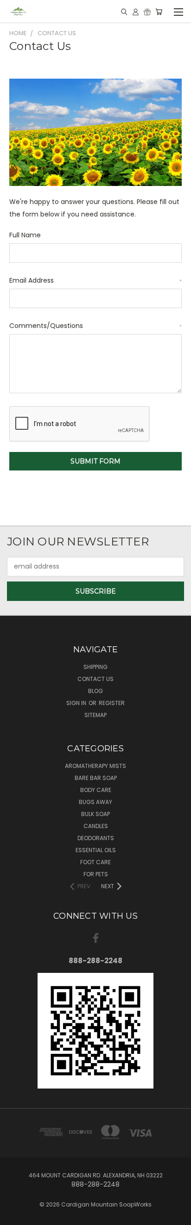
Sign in (77, 703)
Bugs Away (95, 802)
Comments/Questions (95, 325)
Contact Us (95, 679)
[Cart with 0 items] (159, 11)
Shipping (95, 667)
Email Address (95, 280)
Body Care (95, 790)
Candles (95, 826)
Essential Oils (96, 850)
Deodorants (95, 838)
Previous (14, 1216)
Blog (95, 691)
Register (112, 703)
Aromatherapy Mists (95, 766)
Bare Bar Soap (96, 778)
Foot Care (95, 862)
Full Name (25, 235)
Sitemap (95, 715)
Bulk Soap (95, 814)
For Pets (95, 874)
